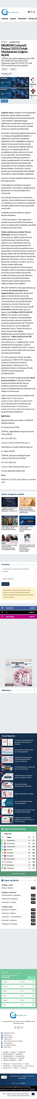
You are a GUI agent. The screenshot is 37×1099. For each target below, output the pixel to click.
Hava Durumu (7, 1035)
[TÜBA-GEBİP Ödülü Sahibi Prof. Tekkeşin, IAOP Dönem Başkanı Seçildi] (10, 520)
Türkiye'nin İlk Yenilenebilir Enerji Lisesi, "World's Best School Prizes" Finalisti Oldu (18, 1095)
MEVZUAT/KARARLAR (9, 1058)
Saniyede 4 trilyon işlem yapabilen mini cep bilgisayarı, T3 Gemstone (9, 509)
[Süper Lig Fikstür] (34, 880)
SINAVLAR (21, 1058)
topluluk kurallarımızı (18, 590)
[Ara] (32, 12)
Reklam (16, 1068)
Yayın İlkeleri (6, 1066)
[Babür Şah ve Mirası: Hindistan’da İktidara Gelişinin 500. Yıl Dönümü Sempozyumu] (27, 502)
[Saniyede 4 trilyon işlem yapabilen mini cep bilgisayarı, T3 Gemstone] (10, 502)
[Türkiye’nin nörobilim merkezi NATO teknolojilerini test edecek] (27, 520)
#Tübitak (13, 69)
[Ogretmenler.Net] (10, 12)
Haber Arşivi (7, 1047)
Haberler (4, 42)
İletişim (27, 1064)
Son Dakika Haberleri (10, 1045)
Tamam (32, 1089)
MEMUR (13, 19)
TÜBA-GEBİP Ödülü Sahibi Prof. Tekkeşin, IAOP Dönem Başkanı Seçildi (10, 528)
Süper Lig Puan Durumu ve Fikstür (13, 1041)
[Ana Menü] (34, 12)
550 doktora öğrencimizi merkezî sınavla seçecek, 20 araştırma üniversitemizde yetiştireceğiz (27, 548)
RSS (5, 1077)
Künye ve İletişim (17, 1064)
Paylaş (5, 101)
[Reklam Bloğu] (18, 672)
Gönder (5, 584)
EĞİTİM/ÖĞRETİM (8, 1054)
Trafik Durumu (8, 1039)
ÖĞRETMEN (22, 19)
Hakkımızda (6, 1064)
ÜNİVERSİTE (19, 1054)
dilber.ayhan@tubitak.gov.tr (19, 467)
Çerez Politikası (29, 1066)
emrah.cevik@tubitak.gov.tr (19, 443)
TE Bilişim (23, 1083)
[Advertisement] (18, 638)
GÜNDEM (4, 19)
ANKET (21, 1060)
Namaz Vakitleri (8, 1037)
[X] (18, 1027)
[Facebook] (15, 1027)
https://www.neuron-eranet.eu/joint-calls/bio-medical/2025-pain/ (17, 401)
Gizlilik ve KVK (7, 1068)
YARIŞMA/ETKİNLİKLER (9, 1060)
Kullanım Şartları (17, 1066)
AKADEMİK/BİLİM (14, 42)
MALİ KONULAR (20, 1056)
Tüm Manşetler (8, 1043)
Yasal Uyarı (24, 1068)
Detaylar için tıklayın (18, 873)
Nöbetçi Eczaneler (9, 1033)
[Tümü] (34, 690)
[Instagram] (21, 1027)
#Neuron (5, 69)
